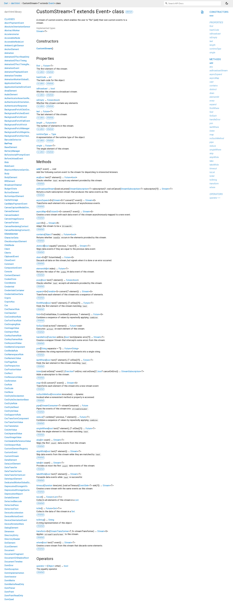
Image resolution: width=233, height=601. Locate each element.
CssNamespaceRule (13, 354)
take (38, 462)
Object (48, 234)
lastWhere (41, 360)
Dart (6, 3)
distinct (39, 246)
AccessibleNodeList (14, 41)
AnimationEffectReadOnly (16, 57)
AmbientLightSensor (14, 45)
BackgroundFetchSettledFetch (19, 136)
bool (53, 88)
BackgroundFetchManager (17, 128)
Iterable (51, 291)
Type (53, 134)
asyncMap (41, 211)
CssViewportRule (12, 445)
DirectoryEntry (11, 535)
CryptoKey (9, 301)
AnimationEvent (11, 68)
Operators (216, 194)
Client (7, 249)
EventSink (83, 485)
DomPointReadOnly (13, 595)
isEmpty (40, 100)
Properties (216, 22)
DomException (11, 569)
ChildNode (9, 245)
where (39, 542)
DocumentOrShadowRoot (16, 558)
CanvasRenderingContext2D (17, 230)
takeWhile (41, 474)
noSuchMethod (43, 394)
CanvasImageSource (14, 219)
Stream (39, 31)
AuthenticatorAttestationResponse (21, 102)
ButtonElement (11, 192)
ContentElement (12, 275)
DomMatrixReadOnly (14, 584)
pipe (38, 405)
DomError (8, 565)
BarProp (8, 143)
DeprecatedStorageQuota (16, 490)
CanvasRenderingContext (16, 226)
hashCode (41, 77)
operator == (41, 566)
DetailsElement (11, 497)
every (38, 280)
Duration (48, 485)
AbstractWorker (12, 30)
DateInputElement (13, 478)
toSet (38, 508)
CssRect (8, 373)
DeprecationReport (13, 494)
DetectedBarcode (13, 501)
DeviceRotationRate (14, 524)
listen (39, 371)
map (38, 383)
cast (38, 223)
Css (6, 305)
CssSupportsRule (12, 414)
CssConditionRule (12, 317)
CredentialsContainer (14, 290)
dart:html (15, 3)
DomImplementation (14, 573)
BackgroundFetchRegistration (18, 132)
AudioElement (11, 94)
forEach (40, 326)
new (211, 15)
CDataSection (11, 234)
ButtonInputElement (14, 196)
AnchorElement (11, 49)
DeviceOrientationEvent (15, 520)
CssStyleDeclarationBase (16, 399)
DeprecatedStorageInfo (16, 486)
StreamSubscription (78, 189)
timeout (40, 485)
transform (41, 531)
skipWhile (41, 451)
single (39, 145)
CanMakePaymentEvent (15, 203)
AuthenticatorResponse (15, 106)
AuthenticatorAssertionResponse (20, 98)
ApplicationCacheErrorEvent (17, 87)
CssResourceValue (13, 377)
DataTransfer (10, 467)
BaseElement (10, 147)
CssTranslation (11, 426)
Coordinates (10, 283)
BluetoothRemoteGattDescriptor (20, 170)
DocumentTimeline (13, 561)
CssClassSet (10, 313)
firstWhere (41, 303)
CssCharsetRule (12, 309)
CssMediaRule (11, 350)
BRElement (9, 181)
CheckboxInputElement (15, 241)
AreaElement (10, 90)
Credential (9, 286)
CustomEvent (10, 452)
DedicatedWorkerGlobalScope (18, 482)
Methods (215, 59)
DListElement (11, 546)
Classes (9, 19)
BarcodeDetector (12, 139)
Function (52, 337)
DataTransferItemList (14, 475)
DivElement (9, 543)
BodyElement (10, 177)
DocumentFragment (14, 554)
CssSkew (8, 392)
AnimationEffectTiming (15, 60)
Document (9, 550)
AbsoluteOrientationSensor (17, 26)
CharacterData (11, 237)
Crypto (7, 298)
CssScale (8, 388)
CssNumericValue (12, 358)
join (38, 348)
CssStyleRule (10, 403)
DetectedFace (11, 505)
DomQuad (9, 599)
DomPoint (9, 592)
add (38, 169)
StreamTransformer (59, 531)
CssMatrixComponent (14, 347)
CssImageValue (11, 328)
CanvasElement (11, 211)
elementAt (41, 268)
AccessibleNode (12, 38)
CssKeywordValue (13, 343)
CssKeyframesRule (13, 339)
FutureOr (54, 211)
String (44, 348)
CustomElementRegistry (16, 448)
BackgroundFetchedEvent (16, 113)
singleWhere (42, 428)
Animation (9, 53)
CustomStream (44, 48)
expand (39, 291)
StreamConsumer (49, 405)
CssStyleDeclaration (14, 396)
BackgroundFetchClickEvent (17, 109)
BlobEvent (9, 166)
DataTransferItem (13, 471)
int (50, 77)
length (39, 122)
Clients (7, 252)
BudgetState (10, 188)
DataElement (10, 460)
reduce (39, 417)
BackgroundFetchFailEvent (17, 121)
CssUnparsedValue (13, 433)
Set (55, 508)
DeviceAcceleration (13, 512)
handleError (41, 337)
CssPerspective (12, 365)
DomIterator (10, 576)
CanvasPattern (11, 222)
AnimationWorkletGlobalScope (18, 79)
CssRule (8, 384)
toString (40, 520)
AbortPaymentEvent (14, 23)
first (38, 65)
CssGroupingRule (12, 324)
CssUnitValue (10, 430)
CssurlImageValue (12, 437)
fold (38, 314)
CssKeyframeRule (12, 335)
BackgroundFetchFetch (15, 124)
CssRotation (10, 381)
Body (6, 173)
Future (46, 65)
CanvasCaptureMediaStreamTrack (20, 207)
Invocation (56, 394)
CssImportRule (11, 332)
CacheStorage (11, 200)
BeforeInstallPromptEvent (17, 155)
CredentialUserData (13, 294)
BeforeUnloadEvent (13, 158)
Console (8, 271)
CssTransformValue (13, 422)
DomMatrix (9, 580)
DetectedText (11, 509)
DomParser (9, 588)
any (38, 177)
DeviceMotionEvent (13, 516)
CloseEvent (9, 260)
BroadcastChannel (13, 185)
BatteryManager (12, 151)
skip (38, 440)
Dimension (9, 531)
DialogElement (11, 527)
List (55, 497)
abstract (129, 12)
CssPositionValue (12, 369)
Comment (9, 264)
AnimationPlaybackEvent (16, 72)
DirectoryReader (12, 539)
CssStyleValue (11, 411)
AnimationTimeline (13, 75)
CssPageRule (10, 362)
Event (51, 3)
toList (39, 497)
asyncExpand (42, 200)
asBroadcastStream (45, 189)
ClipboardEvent (11, 256)
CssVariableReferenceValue (17, 441)
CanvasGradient (11, 215)
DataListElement (12, 463)
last (38, 111)
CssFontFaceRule (12, 320)
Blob (6, 162)
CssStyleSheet (11, 407)
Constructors (219, 11)
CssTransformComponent (16, 418)
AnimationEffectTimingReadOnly (20, 64)
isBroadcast (41, 88)
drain (38, 257)
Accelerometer (11, 34)
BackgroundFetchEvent (15, 117)
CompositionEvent (13, 268)
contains (40, 234)
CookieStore (10, 279)
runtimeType (42, 134)
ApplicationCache (12, 83)
